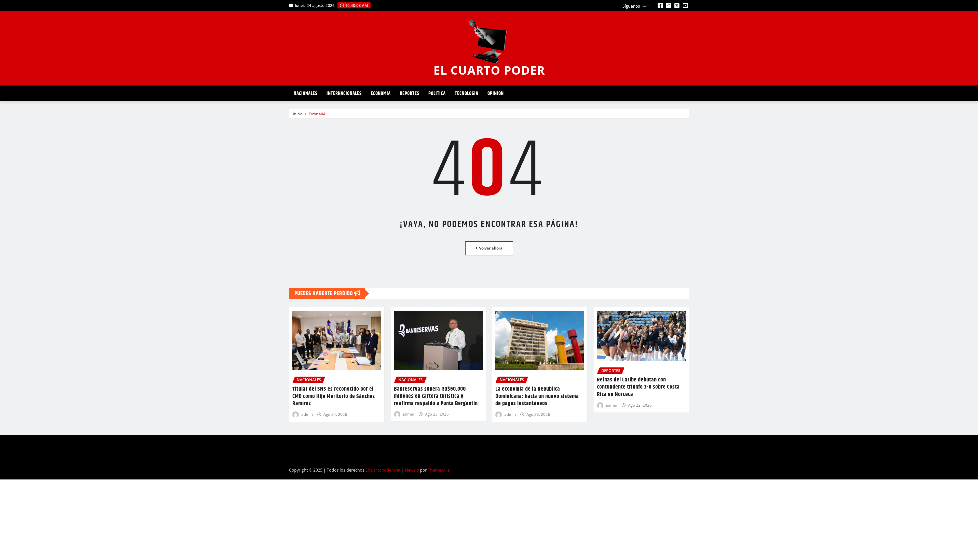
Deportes (409, 93)
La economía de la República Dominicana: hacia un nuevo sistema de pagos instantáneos (537, 396)
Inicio (298, 113)
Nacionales (305, 93)
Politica (437, 93)
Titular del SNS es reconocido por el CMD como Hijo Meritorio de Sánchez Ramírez (333, 396)
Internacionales (344, 93)
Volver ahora (490, 248)
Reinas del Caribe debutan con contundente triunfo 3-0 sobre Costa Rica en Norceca (638, 387)
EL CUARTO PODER (489, 70)
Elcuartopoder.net (383, 470)
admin (307, 414)
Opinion (495, 93)
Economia (381, 93)
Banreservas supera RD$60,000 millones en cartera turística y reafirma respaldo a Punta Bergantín (436, 396)
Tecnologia (466, 93)
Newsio (412, 470)
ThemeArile (439, 470)
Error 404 (317, 113)
